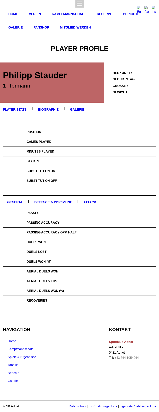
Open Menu (79, 4)
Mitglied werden (75, 27)
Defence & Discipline (53, 202)
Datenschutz (77, 406)
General (15, 202)
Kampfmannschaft (69, 14)
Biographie (48, 109)
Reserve (104, 14)
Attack (89, 202)
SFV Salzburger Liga (102, 406)
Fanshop (41, 27)
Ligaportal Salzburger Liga (138, 406)
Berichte (131, 14)
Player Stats (15, 109)
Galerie (15, 27)
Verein (35, 14)
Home (13, 14)
